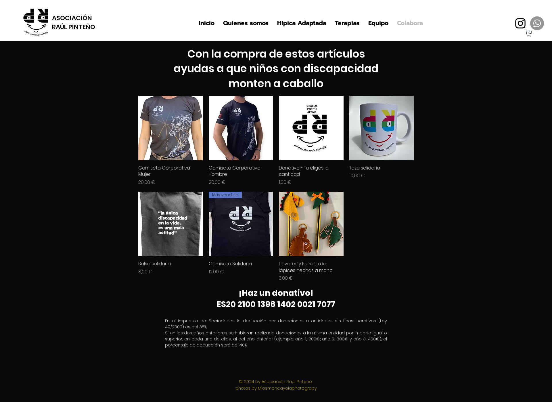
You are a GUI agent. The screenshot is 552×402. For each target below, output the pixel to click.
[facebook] (520, 23)
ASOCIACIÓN (72, 18)
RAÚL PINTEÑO (73, 26)
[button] (529, 33)
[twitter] (537, 23)
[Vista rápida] (170, 128)
